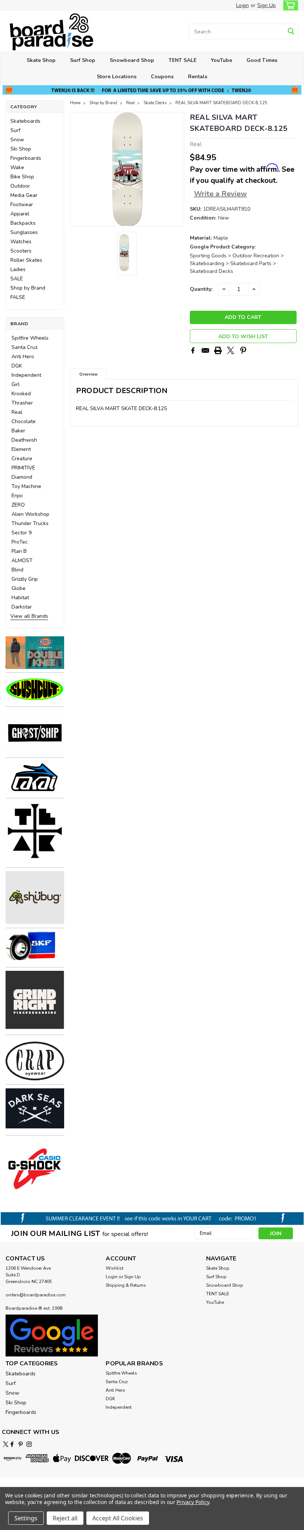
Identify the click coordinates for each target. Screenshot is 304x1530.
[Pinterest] (243, 350)
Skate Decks (154, 103)
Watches (21, 241)
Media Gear (23, 195)
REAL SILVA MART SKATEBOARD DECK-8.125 (221, 103)
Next (177, 169)
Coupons (162, 76)
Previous (76, 169)
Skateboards (25, 121)
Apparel (19, 213)
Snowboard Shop (132, 60)
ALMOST (22, 560)
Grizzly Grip (24, 579)
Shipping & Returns (126, 1285)
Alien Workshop (30, 514)
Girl (15, 384)
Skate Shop (41, 60)
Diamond (21, 477)
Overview (88, 374)
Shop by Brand (27, 287)
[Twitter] (230, 350)
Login (242, 5)
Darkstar (21, 606)
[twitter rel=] (6, 1444)
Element (21, 449)
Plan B (19, 551)
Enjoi (17, 495)
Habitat (20, 597)
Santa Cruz (24, 347)
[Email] (205, 350)
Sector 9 (21, 532)
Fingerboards (25, 158)
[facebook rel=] (12, 1444)
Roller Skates (26, 260)
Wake (17, 167)
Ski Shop (20, 148)
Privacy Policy (192, 1502)
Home (75, 103)
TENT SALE (182, 60)
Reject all (65, 1518)
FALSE (17, 297)
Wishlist (114, 1268)
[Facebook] (192, 350)
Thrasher (22, 402)
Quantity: (201, 289)
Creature (21, 458)
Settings (25, 1518)
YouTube (221, 60)
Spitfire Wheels (30, 338)
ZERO (18, 504)
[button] (35, 652)
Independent (26, 375)
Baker (18, 430)
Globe (18, 588)
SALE (16, 278)
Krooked (21, 393)
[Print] (218, 350)
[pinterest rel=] (20, 1444)
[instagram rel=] (29, 1444)
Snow (17, 139)
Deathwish (24, 439)
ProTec (19, 541)
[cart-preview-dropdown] (289, 5)
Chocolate (23, 421)
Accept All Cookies (117, 1518)
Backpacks (23, 223)
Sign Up (266, 5)
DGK (16, 365)
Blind (17, 569)
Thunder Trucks (30, 523)
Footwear (21, 204)
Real (16, 412)
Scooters (21, 250)
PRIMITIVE (23, 467)
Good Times (262, 60)
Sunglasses (24, 232)
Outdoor (20, 185)
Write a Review (220, 194)
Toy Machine (26, 486)
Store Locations (116, 76)
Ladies (18, 269)
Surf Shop (82, 60)
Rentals (197, 76)
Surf (15, 130)
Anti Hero (22, 356)
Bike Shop (22, 176)
